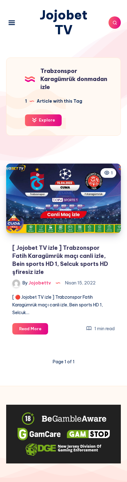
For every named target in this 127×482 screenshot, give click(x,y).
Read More (33, 330)
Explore (46, 119)
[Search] (115, 22)
